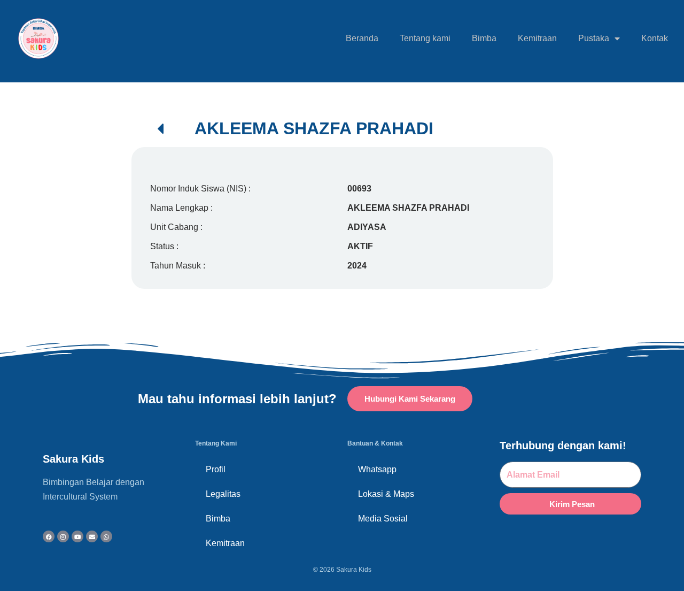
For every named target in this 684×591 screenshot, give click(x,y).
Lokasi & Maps (386, 493)
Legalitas (223, 493)
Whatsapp (377, 469)
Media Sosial (383, 518)
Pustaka (593, 38)
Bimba (484, 38)
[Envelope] (92, 536)
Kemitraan (537, 38)
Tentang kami (425, 38)
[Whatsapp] (106, 536)
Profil (216, 469)
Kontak (654, 38)
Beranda (362, 38)
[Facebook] (49, 536)
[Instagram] (63, 536)
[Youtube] (77, 536)
